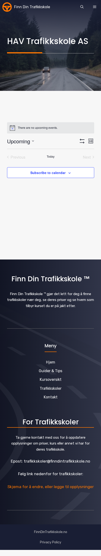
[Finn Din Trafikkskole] (7, 7)
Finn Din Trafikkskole (32, 7)
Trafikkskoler (51, 388)
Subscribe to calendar (48, 172)
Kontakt (51, 397)
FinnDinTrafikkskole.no (50, 532)
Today (50, 156)
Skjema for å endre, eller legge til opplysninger (51, 486)
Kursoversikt (51, 379)
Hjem (50, 362)
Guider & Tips (50, 371)
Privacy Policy (50, 542)
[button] (82, 7)
